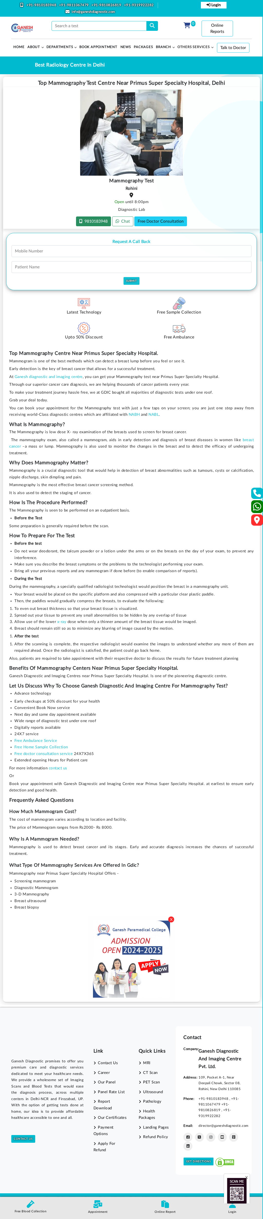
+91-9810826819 (106, 5)
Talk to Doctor (233, 48)
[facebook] (187, 1137)
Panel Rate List (111, 1092)
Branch (163, 47)
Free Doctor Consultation (161, 221)
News (125, 47)
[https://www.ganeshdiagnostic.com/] (22, 28)
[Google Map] (257, 522)
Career (104, 1073)
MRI (147, 1063)
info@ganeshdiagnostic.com (93, 12)
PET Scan (151, 1082)
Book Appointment (98, 47)
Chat (124, 221)
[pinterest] (233, 1137)
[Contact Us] (257, 495)
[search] (152, 26)
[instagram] (210, 1137)
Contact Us (23, 1139)
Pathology (152, 1101)
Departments (59, 47)
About (33, 47)
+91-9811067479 (74, 5)
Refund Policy (155, 1137)
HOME (18, 47)
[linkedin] (187, 1146)
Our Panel (107, 1082)
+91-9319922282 (139, 5)
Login (215, 5)
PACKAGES (143, 47)
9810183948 (95, 221)
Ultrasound (153, 1092)
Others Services (193, 47)
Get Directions (198, 1161)
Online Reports (217, 28)
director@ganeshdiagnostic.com (224, 1126)
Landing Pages (156, 1127)
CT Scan (150, 1073)
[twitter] (199, 1137)
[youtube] (222, 1137)
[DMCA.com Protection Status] (224, 1161)
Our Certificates (112, 1118)
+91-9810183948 (41, 5)
